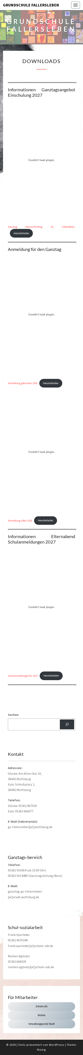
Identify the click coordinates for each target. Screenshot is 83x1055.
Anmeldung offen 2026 (20, 520)
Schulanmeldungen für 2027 (23, 675)
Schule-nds (41, 1006)
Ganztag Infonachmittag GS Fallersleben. (41, 226)
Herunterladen (21, 233)
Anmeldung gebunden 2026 (22, 383)
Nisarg (41, 1049)
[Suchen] (67, 724)
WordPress (56, 1045)
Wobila (41, 1015)
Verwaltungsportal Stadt (41, 1024)
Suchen (13, 715)
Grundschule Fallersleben (31, 4)
